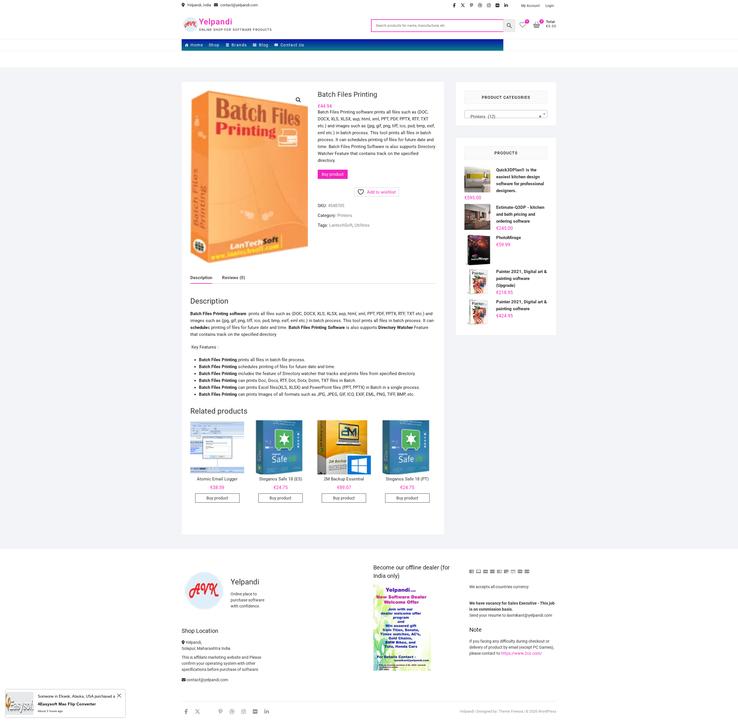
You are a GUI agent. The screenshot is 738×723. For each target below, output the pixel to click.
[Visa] (485, 569)
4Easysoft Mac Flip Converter (67, 704)
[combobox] (505, 114)
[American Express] (471, 569)
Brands (239, 45)
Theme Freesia (510, 711)
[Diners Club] (499, 569)
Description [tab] (201, 277)
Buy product (333, 174)
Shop (214, 45)
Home (197, 45)
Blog (264, 45)
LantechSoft (341, 225)
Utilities (362, 225)
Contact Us (292, 45)
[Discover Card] (506, 569)
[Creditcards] (513, 569)
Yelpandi (215, 22)
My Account (530, 6)
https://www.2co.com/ (521, 653)
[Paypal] (492, 569)
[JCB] (527, 569)
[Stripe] (520, 569)
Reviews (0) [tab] (233, 277)
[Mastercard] (478, 569)
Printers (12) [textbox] (504, 116)
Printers (344, 215)
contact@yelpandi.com (238, 5)
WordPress (547, 711)
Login (549, 6)
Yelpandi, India (198, 5)
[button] (298, 100)
